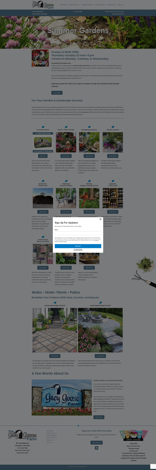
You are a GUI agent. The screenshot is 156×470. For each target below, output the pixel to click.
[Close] (100, 219)
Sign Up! (78, 246)
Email (56, 229)
